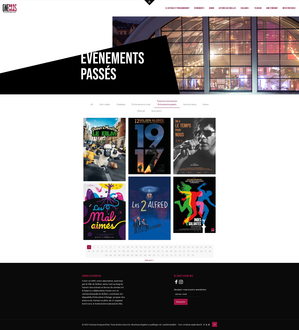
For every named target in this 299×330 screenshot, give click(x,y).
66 (136, 255)
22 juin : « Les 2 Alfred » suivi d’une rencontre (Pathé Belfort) (148, 191)
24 (188, 247)
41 (137, 251)
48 (167, 251)
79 (193, 255)
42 (141, 251)
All (91, 104)
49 (171, 251)
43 (145, 251)
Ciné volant (104, 104)
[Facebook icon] (204, 325)
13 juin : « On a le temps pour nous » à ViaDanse (194, 130)
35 (111, 251)
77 (184, 255)
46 (158, 251)
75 (175, 255)
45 (154, 251)
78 (188, 255)
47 (162, 251)
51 (180, 251)
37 (119, 251)
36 (115, 251)
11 (132, 247)
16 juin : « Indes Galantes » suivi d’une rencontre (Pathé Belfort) (193, 191)
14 (145, 247)
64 (128, 255)
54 (193, 251)
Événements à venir (141, 104)
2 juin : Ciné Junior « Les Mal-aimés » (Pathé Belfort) (104, 195)
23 (184, 247)
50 (175, 251)
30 (89, 251)
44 (149, 251)
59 (106, 255)
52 (184, 251)
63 (124, 255)
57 (206, 251)
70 (154, 255)
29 (210, 247)
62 (119, 255)
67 (141, 255)
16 (154, 247)
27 (201, 247)
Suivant (148, 260)
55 (197, 251)
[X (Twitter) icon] (206, 325)
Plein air (141, 111)
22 (180, 247)
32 (98, 251)
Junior (206, 104)
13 (141, 247)
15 (149, 247)
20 (171, 247)
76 (180, 255)
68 (145, 255)
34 (106, 251)
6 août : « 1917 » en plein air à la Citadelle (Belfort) (149, 132)
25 (193, 247)
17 (158, 247)
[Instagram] (181, 282)
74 (171, 255)
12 (136, 247)
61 (115, 255)
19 (167, 247)
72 (163, 255)
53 (188, 251)
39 (128, 251)
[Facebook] (176, 282)
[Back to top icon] (214, 324)
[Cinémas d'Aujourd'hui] (13, 8)
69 (149, 255)
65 (132, 255)
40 (132, 251)
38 (124, 251)
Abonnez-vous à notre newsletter (190, 289)
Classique (120, 104)
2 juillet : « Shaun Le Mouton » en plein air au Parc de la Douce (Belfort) (103, 135)
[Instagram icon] (209, 325)
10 (128, 247)
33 (102, 251)
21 (175, 247)
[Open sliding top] (149, 2)
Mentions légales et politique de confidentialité (153, 324)
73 (167, 255)
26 (197, 247)
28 (206, 247)
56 (201, 251)
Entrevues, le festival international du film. (102, 303)
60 (110, 255)
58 (210, 251)
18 (163, 247)
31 (93, 251)
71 (158, 255)
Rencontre (156, 111)
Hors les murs (189, 104)
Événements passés (167, 104)
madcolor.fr (196, 324)
